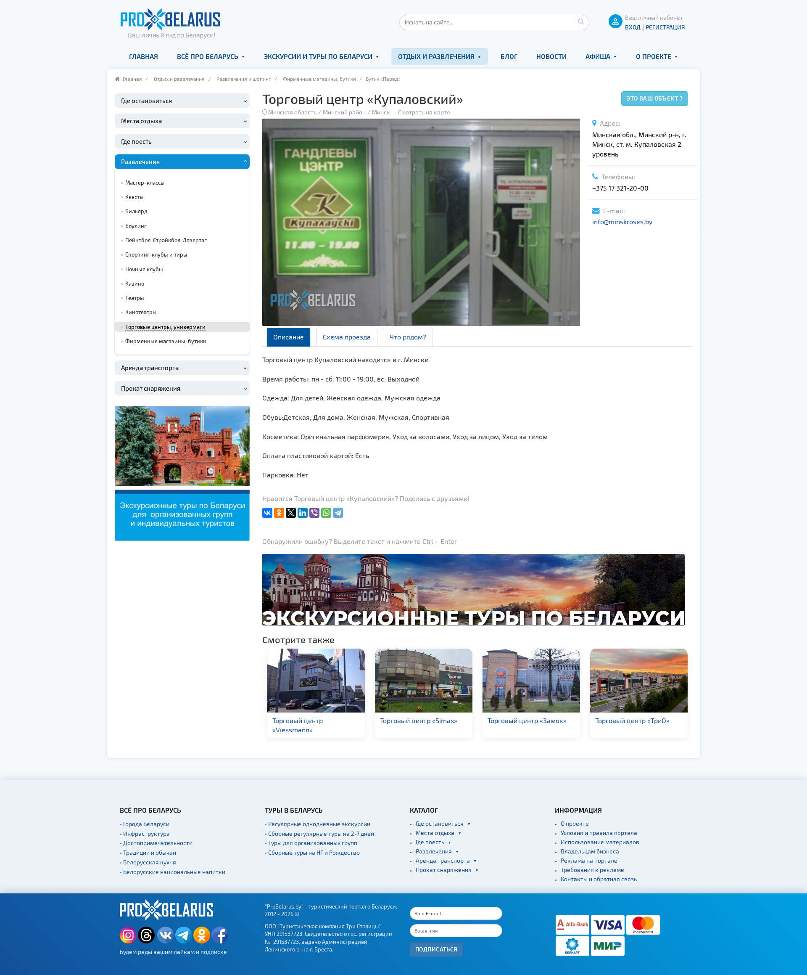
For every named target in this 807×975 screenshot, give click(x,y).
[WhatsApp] (326, 513)
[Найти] (580, 21)
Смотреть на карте (424, 112)
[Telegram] (338, 513)
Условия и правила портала (599, 832)
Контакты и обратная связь (599, 878)
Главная (143, 56)
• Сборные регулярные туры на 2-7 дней (319, 833)
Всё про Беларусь (207, 56)
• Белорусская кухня (148, 862)
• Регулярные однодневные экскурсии (317, 823)
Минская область (292, 112)
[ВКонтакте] (267, 513)
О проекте (653, 56)
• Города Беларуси (144, 823)
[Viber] (314, 513)
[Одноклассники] (279, 513)
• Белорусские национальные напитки (172, 871)
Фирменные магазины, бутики (319, 79)
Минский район (344, 112)
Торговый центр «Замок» (498, 720)
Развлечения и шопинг (243, 79)
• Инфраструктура (145, 833)
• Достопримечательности (156, 842)
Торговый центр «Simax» (390, 720)
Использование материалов (600, 841)
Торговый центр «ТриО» (604, 720)
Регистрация (665, 27)
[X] (291, 513)
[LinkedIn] (303, 513)
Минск (381, 112)
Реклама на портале (589, 860)
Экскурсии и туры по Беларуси (318, 56)
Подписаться (436, 949)
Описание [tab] (288, 337)
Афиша (597, 56)
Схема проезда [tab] (347, 337)
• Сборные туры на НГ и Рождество (312, 852)
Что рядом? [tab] (408, 337)
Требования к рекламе (592, 869)
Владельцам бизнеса (590, 851)
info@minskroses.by (622, 221)
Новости (551, 56)
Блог (509, 56)
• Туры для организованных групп (311, 842)
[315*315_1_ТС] (182, 473)
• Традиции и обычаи (148, 852)
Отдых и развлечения (436, 56)
